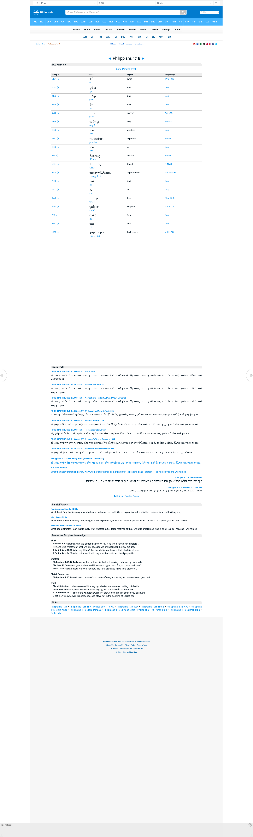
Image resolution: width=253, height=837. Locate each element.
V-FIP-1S (169, 232)
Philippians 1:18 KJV (177, 606)
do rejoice (161, 471)
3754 (54, 104)
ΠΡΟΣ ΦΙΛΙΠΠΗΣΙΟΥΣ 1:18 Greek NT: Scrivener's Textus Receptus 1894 (83, 439)
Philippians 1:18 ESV (128, 606)
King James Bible (59, 517)
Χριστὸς (126, 463)
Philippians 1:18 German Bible (185, 610)
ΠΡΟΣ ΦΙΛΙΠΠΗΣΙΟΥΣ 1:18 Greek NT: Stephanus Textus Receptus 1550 (82, 449)
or (111, 471)
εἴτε (89, 463)
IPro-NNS (169, 79)
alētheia (92, 159)
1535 (54, 130)
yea (168, 471)
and (141, 471)
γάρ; (56, 463)
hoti (91, 108)
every (81, 471)
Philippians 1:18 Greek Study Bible (66, 459)
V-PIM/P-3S (170, 172)
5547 (54, 164)
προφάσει (98, 463)
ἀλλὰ (179, 463)
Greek (44, 44)
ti (90, 82)
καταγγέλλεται (141, 463)
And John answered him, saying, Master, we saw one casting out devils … (97, 586)
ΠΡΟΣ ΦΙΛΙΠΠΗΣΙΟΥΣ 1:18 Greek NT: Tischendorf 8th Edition (78, 430)
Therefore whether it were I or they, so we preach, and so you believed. (99, 592)
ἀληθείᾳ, (115, 463)
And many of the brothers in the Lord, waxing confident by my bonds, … (99, 562)
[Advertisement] (126, 301)
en (90, 193)
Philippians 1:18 (59, 606)
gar (91, 91)
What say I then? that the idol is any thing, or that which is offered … (97, 550)
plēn (91, 99)
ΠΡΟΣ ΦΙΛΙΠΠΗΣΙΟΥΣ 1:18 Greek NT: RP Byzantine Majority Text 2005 (82, 411)
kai (90, 184)
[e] (58, 79)
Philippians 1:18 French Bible (152, 610)
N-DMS (168, 121)
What (53, 471)
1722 (54, 189)
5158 (54, 121)
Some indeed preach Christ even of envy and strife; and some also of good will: (102, 577)
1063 (54, 87)
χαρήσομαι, (194, 463)
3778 (54, 198)
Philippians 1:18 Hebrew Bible (188, 477)
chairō (92, 210)
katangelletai (95, 176)
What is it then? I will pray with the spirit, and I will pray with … (94, 553)
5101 (54, 79)
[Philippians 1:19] (249, 382)
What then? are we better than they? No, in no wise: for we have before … (96, 543)
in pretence (104, 471)
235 (53, 215)
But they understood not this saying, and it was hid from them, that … (94, 589)
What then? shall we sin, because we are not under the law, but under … (95, 547)
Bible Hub (56, 613)
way (87, 471)
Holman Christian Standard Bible (66, 526)
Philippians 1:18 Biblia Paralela (85, 610)
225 (53, 155)
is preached (133, 471)
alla (90, 218)
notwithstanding (69, 471)
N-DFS (168, 138)
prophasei (94, 142)
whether (93, 471)
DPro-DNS (170, 198)
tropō (92, 125)
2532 (54, 181)
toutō (92, 201)
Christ (123, 471)
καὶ (153, 463)
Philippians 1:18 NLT (104, 606)
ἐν (157, 463)
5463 (54, 206)
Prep (167, 189)
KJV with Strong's (59, 467)
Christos (93, 167)
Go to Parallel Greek (126, 69)
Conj (167, 87)
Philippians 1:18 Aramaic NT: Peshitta (185, 487)
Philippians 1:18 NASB (152, 606)
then (59, 471)
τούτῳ (162, 463)
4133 (54, 96)
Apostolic (88, 459)
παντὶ (74, 463)
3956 (54, 113)
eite (91, 133)
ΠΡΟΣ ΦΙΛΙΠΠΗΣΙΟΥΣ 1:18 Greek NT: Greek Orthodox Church (78, 420)
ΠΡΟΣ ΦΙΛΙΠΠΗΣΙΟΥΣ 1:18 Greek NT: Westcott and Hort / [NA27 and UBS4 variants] (88, 398)
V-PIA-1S (169, 206)
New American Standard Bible (64, 509)
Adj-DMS (169, 113)
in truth (116, 471)
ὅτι (68, 463)
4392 (54, 138)
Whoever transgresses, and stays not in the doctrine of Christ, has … (94, 596)
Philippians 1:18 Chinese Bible (119, 610)
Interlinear (98, 459)
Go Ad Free (6, 825)
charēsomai (94, 235)
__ (154, 471)
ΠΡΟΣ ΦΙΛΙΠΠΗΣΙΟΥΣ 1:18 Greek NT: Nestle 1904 (73, 371)
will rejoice (180, 471)
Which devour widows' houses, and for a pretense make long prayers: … (95, 568)
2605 (54, 172)
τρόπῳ (82, 463)
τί (52, 463)
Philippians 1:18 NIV (80, 606)
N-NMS (168, 164)
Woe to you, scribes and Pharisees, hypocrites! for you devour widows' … (98, 565)
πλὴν (63, 463)
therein (148, 471)
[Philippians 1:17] (3, 382)
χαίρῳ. (171, 463)
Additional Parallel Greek (126, 496)
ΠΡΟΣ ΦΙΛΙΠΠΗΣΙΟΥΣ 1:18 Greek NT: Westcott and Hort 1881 (78, 385)
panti (91, 116)
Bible (38, 44)
